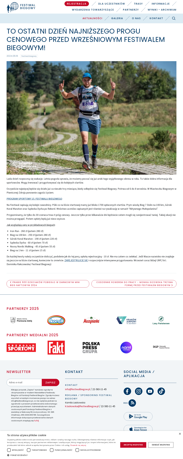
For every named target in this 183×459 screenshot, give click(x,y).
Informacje (161, 3)
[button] (61, 455)
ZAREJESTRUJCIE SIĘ (76, 260)
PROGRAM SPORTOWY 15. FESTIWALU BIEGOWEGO (34, 199)
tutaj (36, 420)
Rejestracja (76, 3)
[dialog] (91, 445)
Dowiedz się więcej (78, 445)
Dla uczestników (111, 3)
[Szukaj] (173, 18)
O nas (136, 18)
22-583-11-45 (99, 389)
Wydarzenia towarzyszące (93, 9)
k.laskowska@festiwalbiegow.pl (82, 406)
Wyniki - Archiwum (162, 9)
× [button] (180, 434)
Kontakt (156, 18)
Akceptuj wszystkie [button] (133, 445)
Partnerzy (131, 9)
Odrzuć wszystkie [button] (161, 445)
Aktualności (92, 18)
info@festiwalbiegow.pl (77, 389)
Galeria (117, 18)
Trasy (138, 3)
